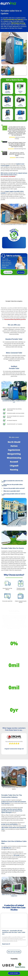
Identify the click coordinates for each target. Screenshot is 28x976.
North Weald (14, 442)
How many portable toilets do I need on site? (13, 494)
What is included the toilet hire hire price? (12, 481)
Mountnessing (14, 457)
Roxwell (14, 461)
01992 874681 (8, 272)
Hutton (14, 446)
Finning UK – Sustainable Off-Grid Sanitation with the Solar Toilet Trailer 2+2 (13, 932)
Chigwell (14, 465)
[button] (14, 481)
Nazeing (14, 469)
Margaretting (14, 453)
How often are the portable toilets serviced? (12, 485)
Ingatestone (14, 450)
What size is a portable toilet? (12, 491)
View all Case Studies (14, 952)
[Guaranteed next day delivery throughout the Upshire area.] (14, 390)
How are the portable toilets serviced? (14, 488)
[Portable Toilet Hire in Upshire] (14, 511)
